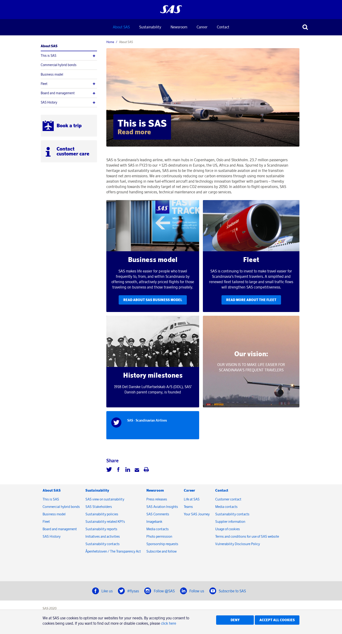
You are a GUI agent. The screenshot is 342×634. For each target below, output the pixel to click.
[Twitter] (109, 470)
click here (168, 623)
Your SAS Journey (197, 514)
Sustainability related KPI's (105, 521)
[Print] (146, 470)
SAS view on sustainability (104, 499)
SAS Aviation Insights (162, 506)
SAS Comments (157, 514)
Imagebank (154, 521)
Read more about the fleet (251, 300)
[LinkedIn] (128, 470)
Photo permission (159, 536)
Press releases (156, 499)
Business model (52, 74)
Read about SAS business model (152, 300)
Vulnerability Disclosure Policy (238, 544)
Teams (188, 506)
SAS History (49, 102)
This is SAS (48, 56)
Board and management (57, 93)
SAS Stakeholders (98, 506)
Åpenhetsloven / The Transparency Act (113, 551)
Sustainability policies (101, 514)
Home (110, 42)
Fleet (44, 84)
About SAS (121, 27)
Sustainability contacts (102, 544)
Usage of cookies (227, 529)
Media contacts (157, 529)
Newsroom (179, 27)
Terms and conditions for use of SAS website (247, 536)
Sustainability (150, 27)
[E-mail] (137, 470)
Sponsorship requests (162, 544)
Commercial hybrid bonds (59, 65)
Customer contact (228, 499)
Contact (223, 27)
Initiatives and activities (102, 536)
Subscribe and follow (161, 551)
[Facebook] (118, 470)
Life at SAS (192, 499)
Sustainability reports (101, 529)
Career (202, 27)
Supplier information (230, 521)
